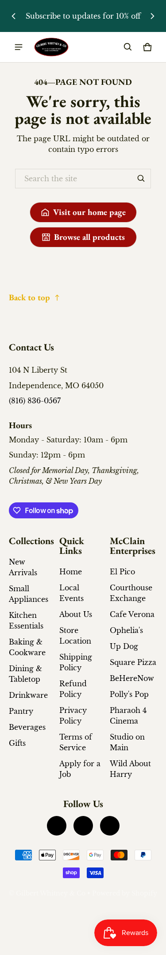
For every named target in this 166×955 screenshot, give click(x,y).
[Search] (141, 178)
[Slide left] (14, 16)
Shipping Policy (75, 662)
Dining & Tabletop (25, 674)
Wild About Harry (130, 769)
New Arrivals (23, 567)
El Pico (122, 571)
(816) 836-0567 (35, 400)
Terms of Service (75, 742)
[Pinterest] (110, 826)
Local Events (71, 593)
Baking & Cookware (27, 647)
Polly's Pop (129, 694)
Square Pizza (133, 662)
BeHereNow (132, 678)
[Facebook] (56, 826)
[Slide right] (152, 16)
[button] (128, 47)
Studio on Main (127, 742)
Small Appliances (28, 594)
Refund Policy (73, 689)
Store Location (75, 635)
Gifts (17, 743)
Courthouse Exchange (131, 593)
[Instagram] (83, 826)
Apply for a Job (79, 769)
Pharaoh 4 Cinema (128, 715)
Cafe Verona (132, 614)
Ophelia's (126, 630)
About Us (75, 614)
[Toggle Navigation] (18, 47)
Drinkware (28, 695)
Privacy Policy (73, 715)
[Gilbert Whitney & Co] (51, 47)
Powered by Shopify (124, 893)
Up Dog (124, 646)
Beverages (27, 727)
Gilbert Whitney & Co (50, 893)
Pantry (21, 711)
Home (70, 571)
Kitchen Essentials (26, 620)
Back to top (29, 297)
